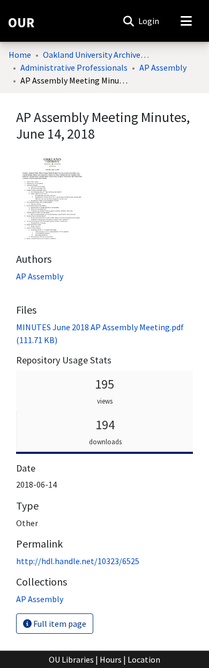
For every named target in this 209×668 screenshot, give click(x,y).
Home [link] (20, 54)
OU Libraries (71, 659)
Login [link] (149, 21)
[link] (39, 599)
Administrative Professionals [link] (74, 67)
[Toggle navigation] (186, 21)
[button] (128, 20)
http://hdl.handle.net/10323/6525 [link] (77, 561)
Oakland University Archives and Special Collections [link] (96, 54)
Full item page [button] (59, 623)
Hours (111, 659)
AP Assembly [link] (162, 67)
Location (144, 659)
